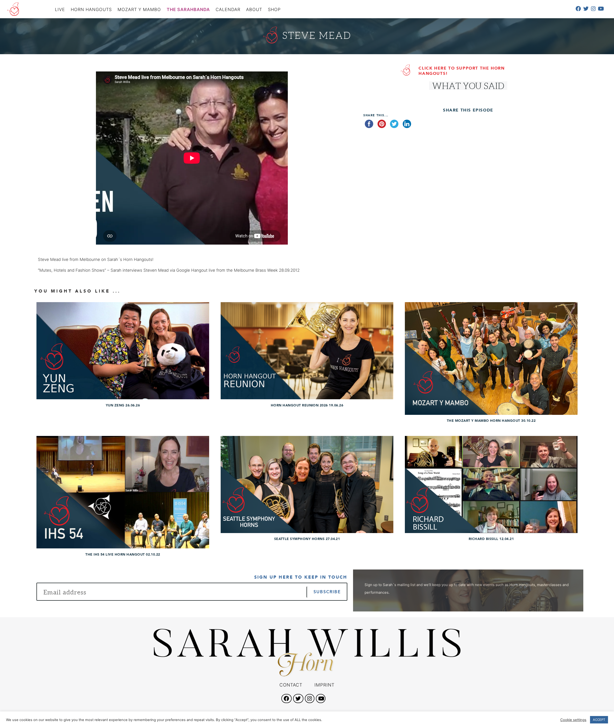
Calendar (228, 9)
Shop (274, 9)
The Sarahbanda (188, 9)
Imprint (324, 685)
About (254, 9)
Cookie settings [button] (573, 720)
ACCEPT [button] (599, 720)
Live (60, 9)
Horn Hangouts (91, 9)
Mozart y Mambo (139, 9)
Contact (290, 685)
